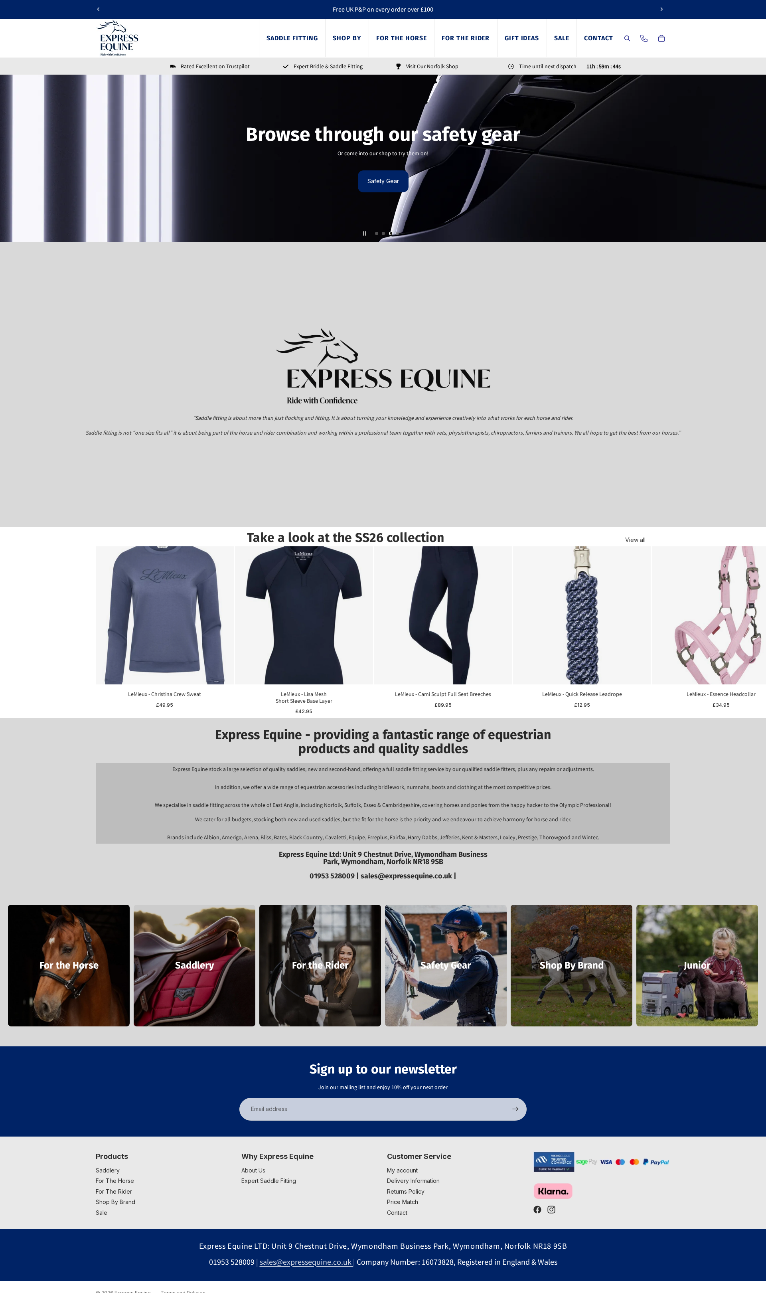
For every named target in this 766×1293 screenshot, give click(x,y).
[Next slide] (661, 9)
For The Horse (115, 1180)
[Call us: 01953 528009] (644, 38)
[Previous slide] (98, 9)
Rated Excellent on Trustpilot (215, 66)
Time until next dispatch (547, 66)
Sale (101, 1212)
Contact (397, 1212)
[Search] (627, 38)
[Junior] (697, 965)
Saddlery (108, 1170)
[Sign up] (515, 1109)
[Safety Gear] (446, 965)
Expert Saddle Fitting (268, 1180)
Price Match (402, 1201)
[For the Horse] (69, 965)
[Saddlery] (194, 965)
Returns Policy (405, 1191)
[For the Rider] (320, 965)
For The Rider (114, 1191)
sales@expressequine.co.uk (407, 876)
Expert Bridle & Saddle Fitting (328, 66)
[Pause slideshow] (365, 233)
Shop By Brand (115, 1201)
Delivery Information (413, 1180)
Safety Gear (383, 181)
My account (402, 1170)
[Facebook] (537, 1209)
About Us (253, 1170)
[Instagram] (551, 1209)
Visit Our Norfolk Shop (432, 66)
